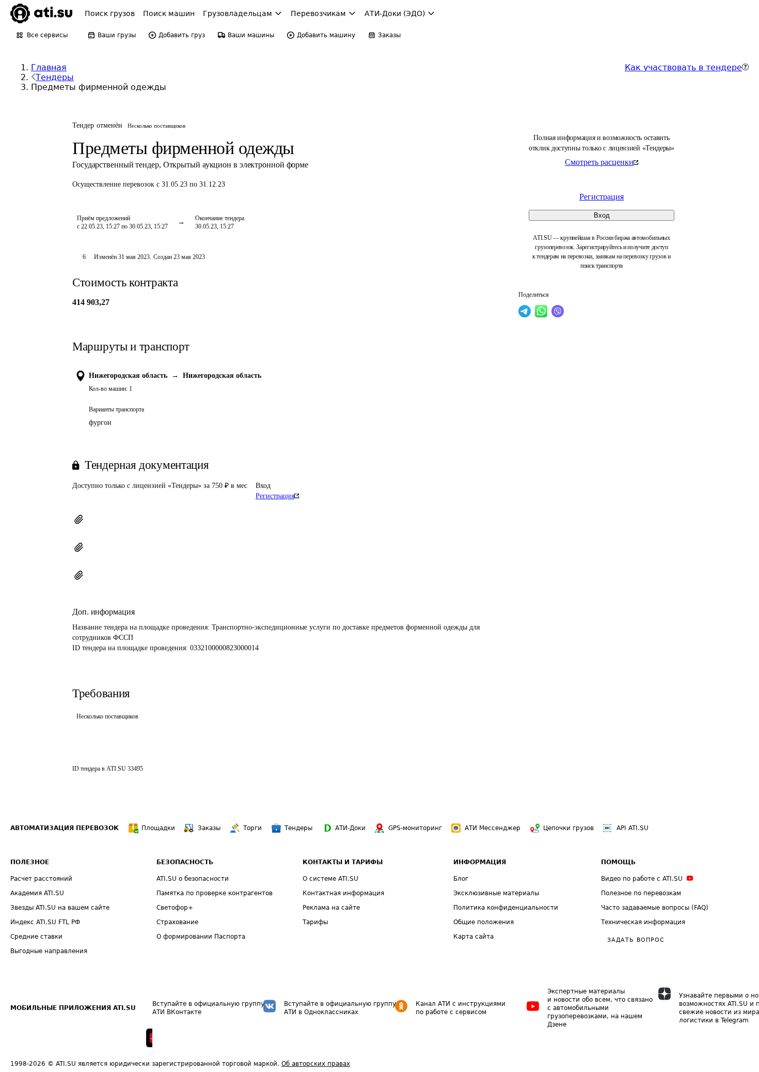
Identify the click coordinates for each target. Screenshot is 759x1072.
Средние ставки (36, 936)
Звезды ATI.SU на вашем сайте (59, 907)
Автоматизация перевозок (64, 828)
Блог (460, 878)
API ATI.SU (632, 828)
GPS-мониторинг (415, 828)
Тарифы (315, 922)
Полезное (29, 862)
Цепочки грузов (568, 828)
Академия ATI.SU (37, 893)
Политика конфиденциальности (505, 907)
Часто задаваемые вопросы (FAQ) (654, 907)
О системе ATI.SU (330, 878)
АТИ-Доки (350, 828)
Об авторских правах (315, 1063)
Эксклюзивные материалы (496, 893)
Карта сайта (473, 936)
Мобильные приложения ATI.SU (73, 1008)
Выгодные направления (48, 951)
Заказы (209, 828)
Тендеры (55, 77)
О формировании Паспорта (200, 936)
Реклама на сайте (331, 907)
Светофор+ (174, 907)
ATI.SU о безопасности (192, 878)
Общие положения (483, 922)
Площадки (158, 828)
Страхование (177, 922)
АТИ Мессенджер (492, 828)
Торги (252, 828)
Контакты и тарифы (343, 862)
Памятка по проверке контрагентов (214, 893)
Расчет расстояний (41, 878)
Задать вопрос (635, 940)
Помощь (618, 862)
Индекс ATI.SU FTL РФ (45, 922)
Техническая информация (643, 922)
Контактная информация (343, 893)
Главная (49, 67)
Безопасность (184, 862)
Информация (479, 862)
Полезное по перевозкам (641, 893)
